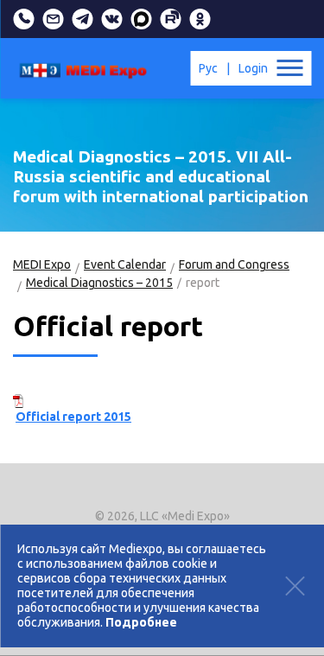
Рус (208, 68)
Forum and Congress (234, 264)
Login (253, 68)
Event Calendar (125, 264)
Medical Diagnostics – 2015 (99, 283)
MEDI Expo (42, 264)
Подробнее (141, 622)
